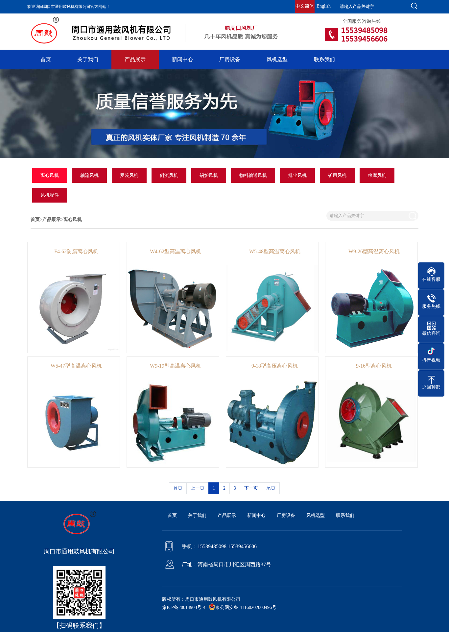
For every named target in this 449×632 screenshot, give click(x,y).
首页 (45, 59)
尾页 (270, 488)
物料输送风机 (253, 175)
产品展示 (135, 59)
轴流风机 (89, 175)
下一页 (251, 488)
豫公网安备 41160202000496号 (245, 607)
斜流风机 (169, 175)
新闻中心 (182, 59)
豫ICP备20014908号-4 (183, 607)
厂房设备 (229, 59)
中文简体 (304, 6)
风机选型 (277, 59)
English (324, 6)
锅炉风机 (209, 175)
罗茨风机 (129, 175)
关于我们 (87, 59)
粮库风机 (377, 175)
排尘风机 (297, 175)
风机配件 (49, 195)
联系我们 (324, 59)
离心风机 (49, 175)
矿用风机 (337, 175)
